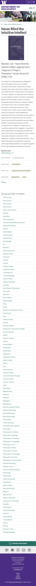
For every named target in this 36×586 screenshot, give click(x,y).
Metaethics (6, 401)
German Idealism (8, 326)
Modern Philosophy (9, 410)
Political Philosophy (9, 463)
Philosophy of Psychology (11, 454)
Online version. (6, 153)
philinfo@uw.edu (18, 569)
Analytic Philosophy (9, 226)
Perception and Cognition (11, 426)
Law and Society (8, 379)
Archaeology (7, 241)
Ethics (5, 304)
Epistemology (15, 177)
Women (5, 526)
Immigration (7, 348)
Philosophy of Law (9, 445)
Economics (6, 291)
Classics (5, 263)
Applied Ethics (7, 238)
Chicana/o (6, 257)
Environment (7, 297)
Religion (5, 491)
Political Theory (8, 466)
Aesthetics (6, 216)
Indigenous (6, 354)
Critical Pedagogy (8, 276)
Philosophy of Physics (10, 451)
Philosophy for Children (11, 432)
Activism (5, 213)
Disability (6, 285)
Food (4, 316)
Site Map (18, 576)
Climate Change (8, 266)
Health (5, 335)
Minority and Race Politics (11, 407)
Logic (4, 385)
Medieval (6, 398)
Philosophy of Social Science (12, 460)
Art (4, 244)
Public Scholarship (9, 479)
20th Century (7, 207)
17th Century (7, 197)
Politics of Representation (11, 470)
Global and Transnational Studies (14, 329)
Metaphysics (7, 404)
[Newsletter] (24, 550)
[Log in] (28, 2)
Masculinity (6, 388)
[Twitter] (7, 550)
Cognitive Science (8, 269)
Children (5, 260)
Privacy (18, 573)
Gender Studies (8, 319)
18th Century (7, 201)
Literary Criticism (8, 382)
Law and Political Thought (11, 376)
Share (4, 182)
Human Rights (7, 344)
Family (5, 307)
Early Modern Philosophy (11, 288)
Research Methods (9, 498)
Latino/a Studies (8, 373)
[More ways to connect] (29, 550)
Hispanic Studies (8, 338)
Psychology (6, 473)
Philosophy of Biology (10, 435)
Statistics (6, 513)
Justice (5, 363)
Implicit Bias (7, 351)
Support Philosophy (19, 543)
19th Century (7, 204)
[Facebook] (18, 550)
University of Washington (15, 582)
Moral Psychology (9, 416)
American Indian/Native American (14, 222)
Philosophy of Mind (9, 448)
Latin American (8, 369)
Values (5, 523)
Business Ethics (8, 254)
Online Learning (8, 423)
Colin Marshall (16, 164)
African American (8, 219)
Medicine (6, 394)
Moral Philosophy (9, 413)
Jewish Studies (7, 360)
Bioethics (6, 247)
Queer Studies (7, 485)
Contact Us (18, 578)
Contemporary (8, 273)
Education (6, 294)
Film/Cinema (7, 313)
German (5, 323)
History (5, 341)
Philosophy (6, 429)
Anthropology (7, 235)
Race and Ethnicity (9, 488)
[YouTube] (13, 550)
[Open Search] (33, 2)
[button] (16, 48)
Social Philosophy (8, 510)
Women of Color (8, 529)
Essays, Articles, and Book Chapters (12, 24)
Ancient (5, 229)
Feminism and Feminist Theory (13, 310)
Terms (18, 575)
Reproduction (7, 495)
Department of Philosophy (10, 8)
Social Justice (7, 507)
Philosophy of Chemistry (11, 438)
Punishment (7, 482)
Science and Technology (11, 501)
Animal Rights (7, 232)
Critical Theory (8, 279)
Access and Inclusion (9, 210)
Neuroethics (7, 420)
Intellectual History (9, 357)
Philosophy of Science (10, 457)
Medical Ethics (7, 391)
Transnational (7, 520)
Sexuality (6, 504)
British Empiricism (9, 251)
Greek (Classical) (8, 332)
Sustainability (7, 517)
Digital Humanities (9, 282)
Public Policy (7, 476)
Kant (24, 177)
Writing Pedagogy (9, 532)
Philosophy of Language (11, 441)
